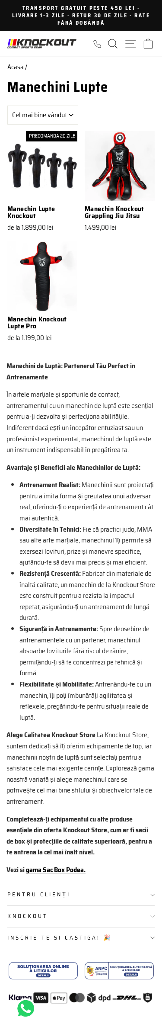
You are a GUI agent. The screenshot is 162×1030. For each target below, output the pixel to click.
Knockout (27, 916)
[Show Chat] (28, 1008)
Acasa (15, 67)
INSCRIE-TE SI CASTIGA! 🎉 (59, 937)
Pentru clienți (38, 894)
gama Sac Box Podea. (56, 869)
